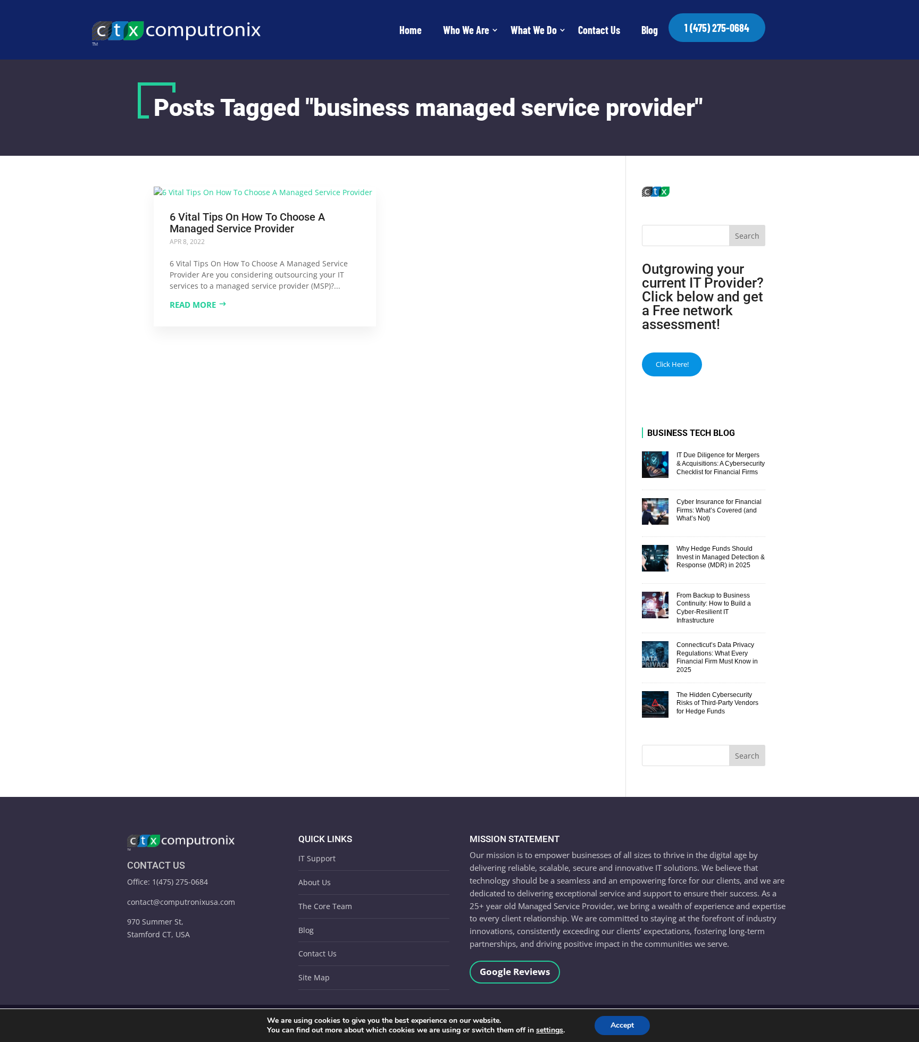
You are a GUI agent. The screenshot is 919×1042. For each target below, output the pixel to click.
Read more (193, 304)
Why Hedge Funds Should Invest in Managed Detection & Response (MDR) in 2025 (720, 557)
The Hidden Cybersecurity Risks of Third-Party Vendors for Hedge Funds (717, 703)
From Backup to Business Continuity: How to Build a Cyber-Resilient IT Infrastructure (713, 608)
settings (549, 1030)
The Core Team (325, 906)
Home (410, 29)
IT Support (317, 858)
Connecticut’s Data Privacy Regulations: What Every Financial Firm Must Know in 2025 (717, 657)
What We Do (534, 29)
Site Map (314, 977)
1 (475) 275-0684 (716, 27)
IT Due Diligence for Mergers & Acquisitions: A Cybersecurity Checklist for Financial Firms (720, 463)
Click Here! (672, 364)
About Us (314, 882)
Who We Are (466, 29)
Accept (622, 1025)
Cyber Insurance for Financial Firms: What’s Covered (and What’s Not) (719, 510)
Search (747, 236)
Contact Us (599, 29)
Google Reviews (515, 971)
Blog (649, 29)
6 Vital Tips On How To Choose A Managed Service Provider (247, 223)
